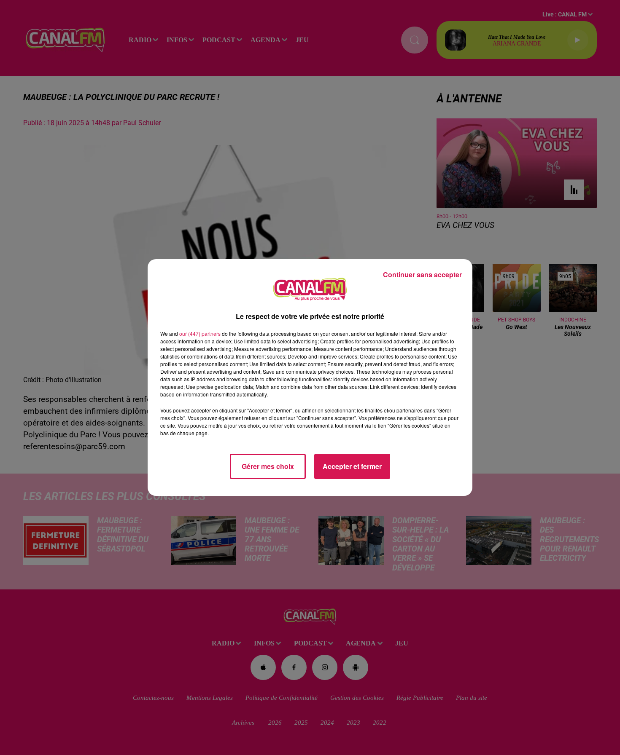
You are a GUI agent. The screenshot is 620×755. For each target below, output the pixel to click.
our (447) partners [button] (200, 333)
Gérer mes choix (268, 466)
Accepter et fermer (352, 466)
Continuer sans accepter (422, 274)
